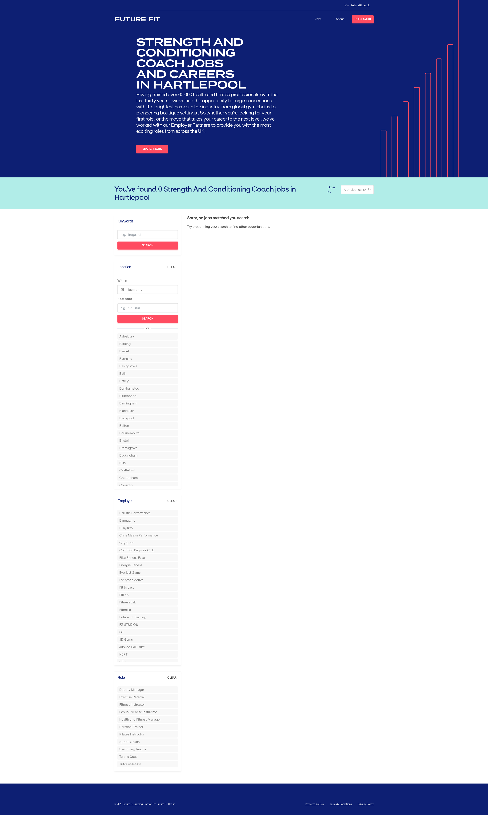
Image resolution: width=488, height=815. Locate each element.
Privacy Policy (366, 804)
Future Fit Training (133, 804)
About (340, 19)
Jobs (318, 19)
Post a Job (363, 19)
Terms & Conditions (341, 804)
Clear (172, 267)
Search (147, 245)
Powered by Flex (314, 804)
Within (122, 280)
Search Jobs (152, 149)
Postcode (124, 299)
